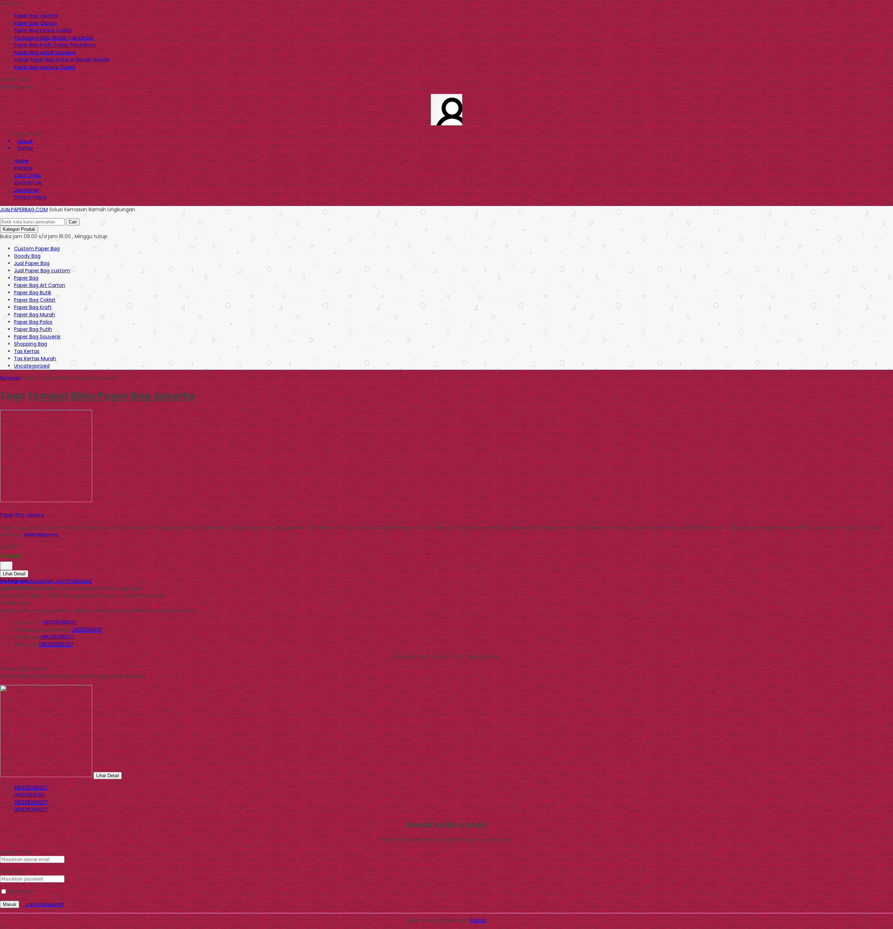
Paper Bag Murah (34, 314)
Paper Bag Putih (33, 329)
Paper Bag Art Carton (39, 285)
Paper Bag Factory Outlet (44, 67)
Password (11, 871)
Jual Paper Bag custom (42, 270)
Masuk (9, 904)
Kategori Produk (19, 229)
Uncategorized (32, 365)
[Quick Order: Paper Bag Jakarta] (1, 507)
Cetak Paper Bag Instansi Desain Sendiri (62, 59)
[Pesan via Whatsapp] (6, 565)
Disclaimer (26, 189)
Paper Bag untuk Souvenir (45, 52)
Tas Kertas (26, 351)
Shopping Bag (30, 343)
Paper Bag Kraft (33, 307)
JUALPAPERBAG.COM (24, 209)
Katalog (23, 167)
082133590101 (86, 629)
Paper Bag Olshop (35, 23)
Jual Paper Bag (32, 263)
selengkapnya (41, 534)
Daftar (478, 920)
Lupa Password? (45, 904)
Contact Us (28, 182)
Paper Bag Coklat (34, 299)
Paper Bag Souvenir (37, 336)
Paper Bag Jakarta (36, 15)
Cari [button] (73, 221)
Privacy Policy (30, 197)
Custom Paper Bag (37, 248)
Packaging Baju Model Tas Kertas (53, 37)
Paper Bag (26, 277)
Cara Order (27, 175)
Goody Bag (27, 255)
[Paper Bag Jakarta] (46, 500)
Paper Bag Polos (33, 321)
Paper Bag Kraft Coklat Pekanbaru (55, 45)
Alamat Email (16, 851)
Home (21, 160)
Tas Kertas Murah (35, 358)
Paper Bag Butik (32, 292)
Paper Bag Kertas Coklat (43, 30)
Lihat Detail (14, 573)
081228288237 (60, 622)
